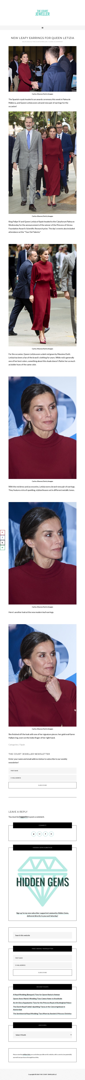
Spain (22, 744)
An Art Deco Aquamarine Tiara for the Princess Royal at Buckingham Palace (42, 1003)
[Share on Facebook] (2, 537)
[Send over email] (2, 547)
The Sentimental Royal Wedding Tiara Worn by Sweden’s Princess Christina (42, 1014)
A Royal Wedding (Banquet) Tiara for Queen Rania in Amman (36, 995)
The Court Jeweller (42, 12)
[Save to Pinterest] (2, 532)
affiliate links (27, 1054)
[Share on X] (2, 542)
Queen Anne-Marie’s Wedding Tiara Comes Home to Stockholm (37, 999)
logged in (23, 817)
